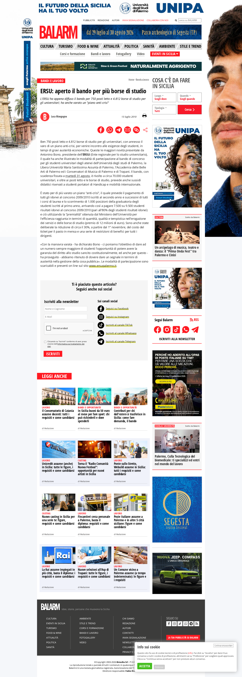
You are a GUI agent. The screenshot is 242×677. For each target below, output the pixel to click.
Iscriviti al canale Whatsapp (121, 333)
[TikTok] (101, 324)
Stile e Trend (87, 623)
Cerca (188, 109)
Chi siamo (128, 618)
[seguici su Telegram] (191, 623)
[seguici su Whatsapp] (185, 623)
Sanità (50, 647)
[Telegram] (101, 341)
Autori (126, 628)
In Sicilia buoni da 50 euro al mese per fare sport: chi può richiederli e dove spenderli (94, 416)
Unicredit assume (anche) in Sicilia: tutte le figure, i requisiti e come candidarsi (58, 467)
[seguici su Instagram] (174, 623)
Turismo (51, 628)
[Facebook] (101, 308)
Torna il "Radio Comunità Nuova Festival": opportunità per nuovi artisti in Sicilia (93, 469)
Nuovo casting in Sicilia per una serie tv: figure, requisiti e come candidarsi (58, 520)
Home (131, 79)
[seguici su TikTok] (179, 623)
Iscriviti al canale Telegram (121, 341)
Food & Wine (54, 632)
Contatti (128, 632)
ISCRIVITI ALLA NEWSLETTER (177, 339)
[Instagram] (101, 316)
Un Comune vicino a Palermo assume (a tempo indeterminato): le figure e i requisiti (130, 574)
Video (141, 53)
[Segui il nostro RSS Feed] (196, 623)
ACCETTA (144, 666)
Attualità (52, 637)
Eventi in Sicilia (55, 623)
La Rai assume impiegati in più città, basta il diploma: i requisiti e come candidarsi (58, 573)
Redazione (49, 428)
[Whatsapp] (101, 333)
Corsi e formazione (72, 53)
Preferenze (159, 667)
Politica (51, 642)
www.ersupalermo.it (102, 266)
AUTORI (116, 20)
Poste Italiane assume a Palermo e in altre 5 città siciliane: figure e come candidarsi (129, 521)
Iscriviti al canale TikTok (119, 324)
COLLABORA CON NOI (157, 20)
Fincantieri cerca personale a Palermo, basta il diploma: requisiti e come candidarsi (94, 521)
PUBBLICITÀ (89, 20)
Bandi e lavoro (100, 53)
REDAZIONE (103, 20)
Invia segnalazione (134, 637)
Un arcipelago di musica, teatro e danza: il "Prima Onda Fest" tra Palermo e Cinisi (177, 251)
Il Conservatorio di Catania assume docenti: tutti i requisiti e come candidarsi (58, 414)
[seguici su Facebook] (168, 623)
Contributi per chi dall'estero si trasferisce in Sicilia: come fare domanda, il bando (130, 416)
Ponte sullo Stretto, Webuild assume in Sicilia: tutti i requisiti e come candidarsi (130, 469)
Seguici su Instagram (117, 316)
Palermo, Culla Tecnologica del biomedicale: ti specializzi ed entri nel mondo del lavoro (177, 460)
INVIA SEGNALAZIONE (133, 20)
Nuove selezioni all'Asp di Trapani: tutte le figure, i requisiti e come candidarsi (94, 573)
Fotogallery (123, 53)
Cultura (51, 618)
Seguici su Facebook (117, 308)
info (190, 653)
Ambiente (85, 618)
